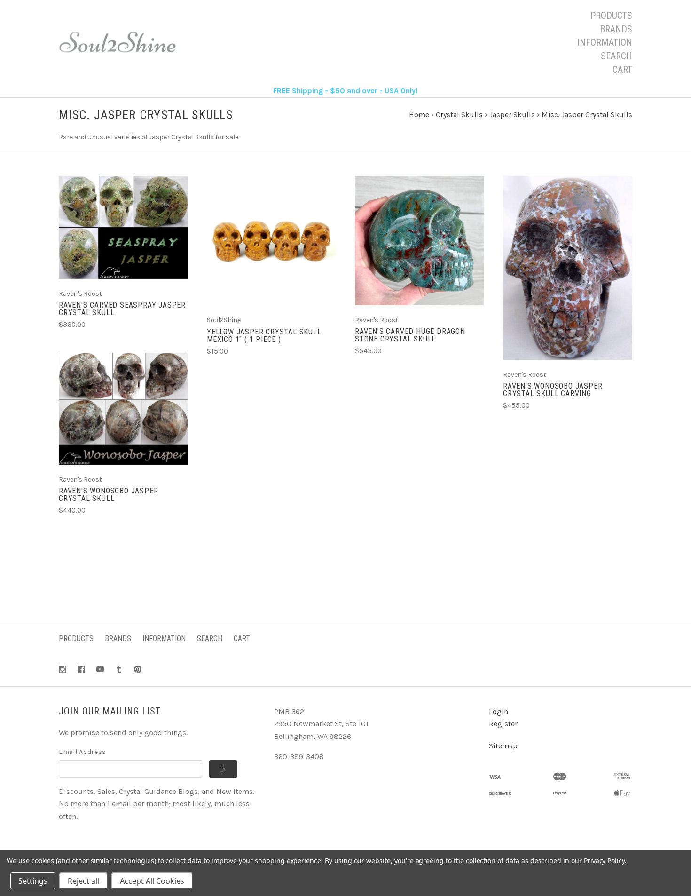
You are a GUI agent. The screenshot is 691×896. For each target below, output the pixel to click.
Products (611, 15)
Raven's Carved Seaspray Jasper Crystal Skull (122, 309)
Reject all (83, 881)
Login (498, 711)
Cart (622, 69)
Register (503, 723)
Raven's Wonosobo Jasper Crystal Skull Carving (552, 389)
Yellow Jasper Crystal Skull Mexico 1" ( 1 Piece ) (264, 335)
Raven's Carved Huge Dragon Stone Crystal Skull (410, 335)
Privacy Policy (604, 860)
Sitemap (503, 745)
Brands (616, 29)
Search (616, 56)
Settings (32, 881)
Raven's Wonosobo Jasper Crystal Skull (108, 494)
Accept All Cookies (152, 881)
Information (604, 42)
